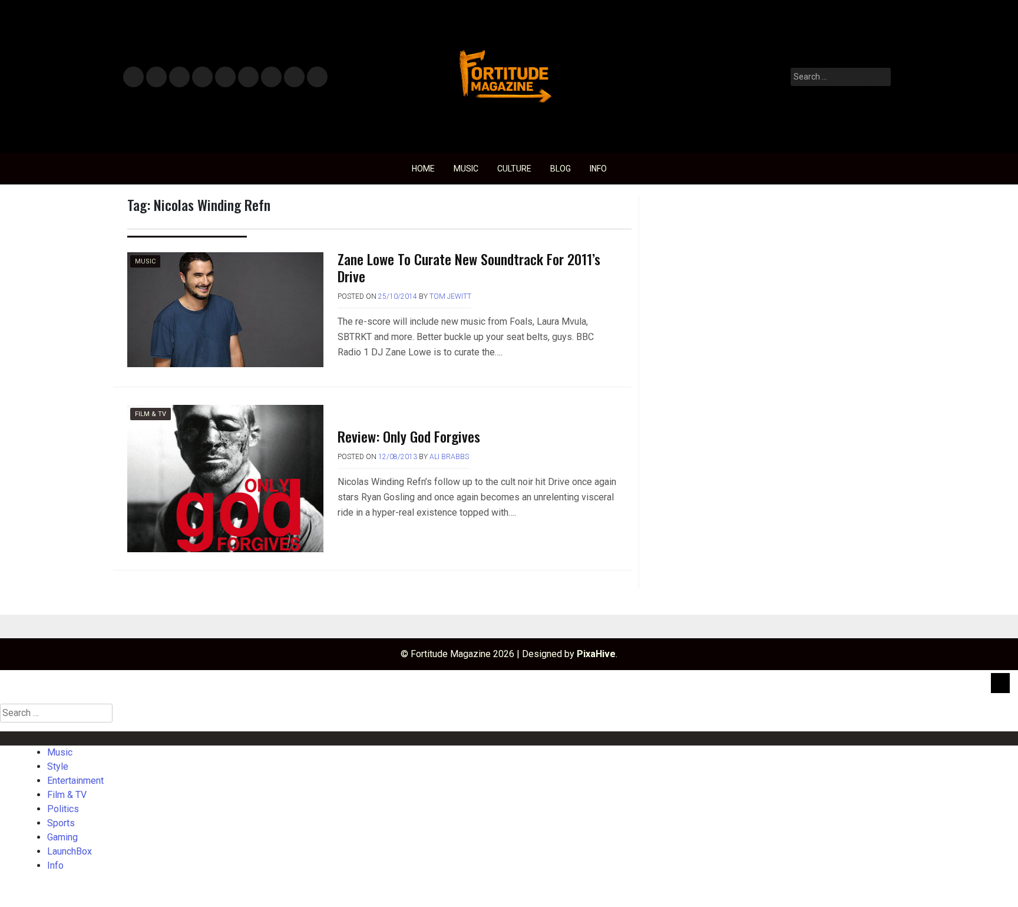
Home (423, 168)
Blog (560, 168)
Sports (247, 77)
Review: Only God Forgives (409, 436)
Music (133, 77)
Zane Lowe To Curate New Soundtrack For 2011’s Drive (469, 267)
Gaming (271, 77)
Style (154, 77)
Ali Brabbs (449, 457)
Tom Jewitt (450, 296)
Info (315, 73)
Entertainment (179, 77)
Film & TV (201, 77)
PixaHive (596, 653)
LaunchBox (294, 77)
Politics (224, 77)
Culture (514, 168)
